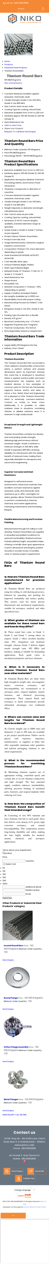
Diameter (8, 170)
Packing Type (10, 315)
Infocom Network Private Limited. (34, 1207)
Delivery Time (10, 348)
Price (6, 152)
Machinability (10, 299)
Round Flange (11, 998)
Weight (7, 208)
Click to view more (12, 125)
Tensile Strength (12, 201)
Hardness (8, 173)
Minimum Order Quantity (15, 149)
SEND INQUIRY (9, 1114)
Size (6, 214)
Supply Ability (10, 345)
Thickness (8, 189)
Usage (7, 242)
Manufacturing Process (15, 302)
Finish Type (9, 268)
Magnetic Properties (13, 324)
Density (7, 318)
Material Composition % (15, 286)
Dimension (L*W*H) (13, 220)
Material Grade (11, 271)
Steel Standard (11, 255)
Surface (8, 264)
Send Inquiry (30, 131)
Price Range (9, 155)
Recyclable (9, 283)
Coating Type (10, 217)
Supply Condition (12, 293)
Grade (7, 230)
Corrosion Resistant (13, 195)
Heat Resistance (12, 277)
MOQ (6, 331)
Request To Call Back (14, 131)
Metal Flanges (11, 1099)
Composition (10, 249)
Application (9, 179)
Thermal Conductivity (14, 327)
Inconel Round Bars (13, 945)
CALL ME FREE (21, 1114)
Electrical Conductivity (14, 321)
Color (6, 261)
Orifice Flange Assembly (16, 1047)
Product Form (10, 239)
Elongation (9, 309)
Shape (7, 280)
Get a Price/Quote (13, 83)
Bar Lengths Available (14, 296)
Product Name (11, 236)
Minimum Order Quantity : (18, 1001)
